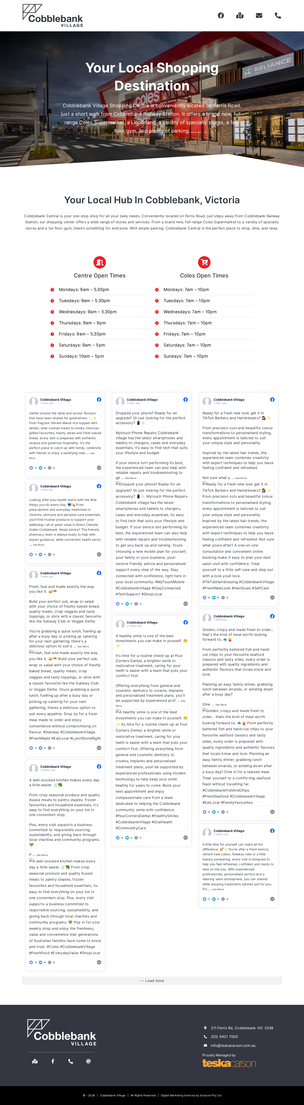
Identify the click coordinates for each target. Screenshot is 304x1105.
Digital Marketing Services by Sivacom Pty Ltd (191, 1095)
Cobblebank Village (55, 399)
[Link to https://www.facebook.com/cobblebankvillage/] (221, 15)
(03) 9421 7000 (224, 1036)
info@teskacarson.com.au (233, 1045)
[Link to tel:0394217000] (278, 15)
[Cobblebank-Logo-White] (61, 1021)
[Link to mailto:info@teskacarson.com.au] (259, 15)
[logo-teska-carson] (229, 1061)
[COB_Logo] (53, 5)
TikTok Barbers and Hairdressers (231, 418)
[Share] (99, 467)
